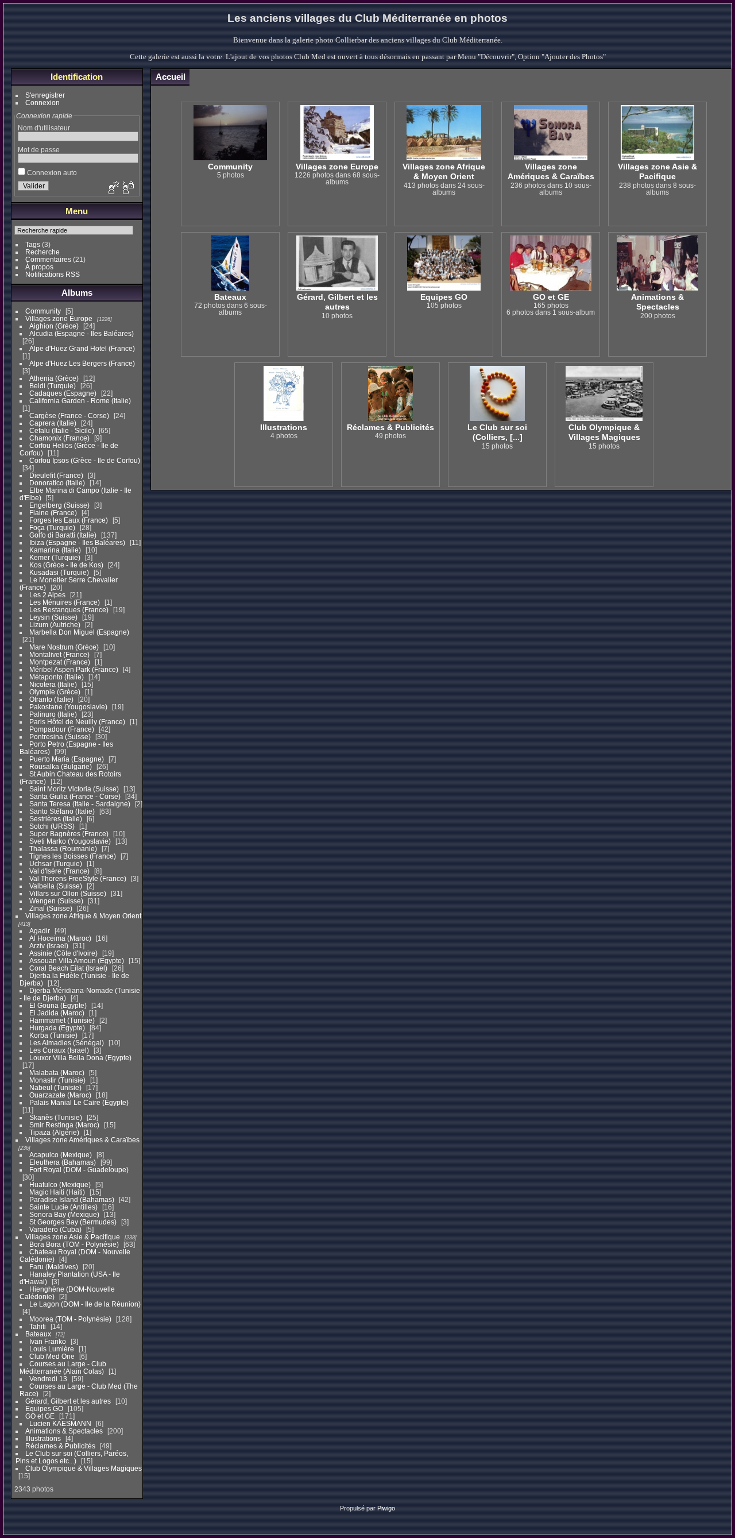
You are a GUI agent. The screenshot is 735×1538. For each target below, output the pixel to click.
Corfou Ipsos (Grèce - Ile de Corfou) (84, 460)
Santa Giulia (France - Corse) (75, 796)
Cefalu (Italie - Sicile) (61, 430)
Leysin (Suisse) (53, 617)
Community (43, 311)
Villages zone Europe (58, 318)
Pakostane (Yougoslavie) (68, 706)
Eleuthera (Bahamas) (62, 1162)
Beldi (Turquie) (52, 385)
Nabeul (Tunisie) (55, 1087)
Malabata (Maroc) (56, 1072)
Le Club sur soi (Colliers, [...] (497, 432)
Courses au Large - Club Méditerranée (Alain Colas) (63, 1367)
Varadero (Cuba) (55, 1229)
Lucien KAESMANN (60, 1423)
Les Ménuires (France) (64, 602)
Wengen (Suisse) (56, 901)
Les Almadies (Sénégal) (66, 1042)
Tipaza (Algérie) (54, 1132)
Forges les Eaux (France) (68, 520)
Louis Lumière (51, 1348)
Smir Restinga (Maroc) (64, 1125)
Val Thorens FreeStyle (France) (77, 878)
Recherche (42, 252)
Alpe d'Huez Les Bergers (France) (82, 363)
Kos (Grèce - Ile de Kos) (66, 565)
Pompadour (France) (61, 729)
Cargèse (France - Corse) (69, 415)
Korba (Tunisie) (53, 1035)
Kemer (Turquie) (54, 557)
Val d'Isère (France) (59, 871)
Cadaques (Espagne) (62, 393)
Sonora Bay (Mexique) (64, 1214)
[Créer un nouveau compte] (112, 188)
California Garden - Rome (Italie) (80, 400)
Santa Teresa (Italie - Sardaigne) (79, 803)
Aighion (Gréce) (54, 326)
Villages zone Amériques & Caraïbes (82, 1139)
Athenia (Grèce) (54, 378)
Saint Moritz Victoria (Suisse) (74, 789)
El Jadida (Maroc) (56, 1013)
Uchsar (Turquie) (55, 863)
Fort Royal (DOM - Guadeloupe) (79, 1169)
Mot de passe (39, 149)
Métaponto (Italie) (56, 677)
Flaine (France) (53, 512)
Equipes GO (44, 1408)
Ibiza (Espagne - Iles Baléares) (77, 542)
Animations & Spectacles (64, 1431)
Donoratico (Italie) (57, 482)
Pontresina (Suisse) (60, 736)
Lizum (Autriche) (54, 624)
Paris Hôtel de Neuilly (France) (77, 721)
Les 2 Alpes (47, 594)
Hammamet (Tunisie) (62, 1020)
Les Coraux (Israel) (59, 1050)
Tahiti (37, 1326)
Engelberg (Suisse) (59, 505)
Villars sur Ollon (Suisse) (67, 893)
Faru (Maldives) (53, 1266)
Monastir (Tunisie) (57, 1080)
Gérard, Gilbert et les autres (68, 1401)
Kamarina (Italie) (55, 550)
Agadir (39, 930)
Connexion (42, 102)
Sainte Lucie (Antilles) (63, 1207)
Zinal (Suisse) (50, 908)
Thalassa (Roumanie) (63, 848)
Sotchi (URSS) (52, 826)
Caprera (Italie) (52, 423)
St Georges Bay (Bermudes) (73, 1222)
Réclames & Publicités (60, 1446)
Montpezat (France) (59, 662)
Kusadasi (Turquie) (59, 572)
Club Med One (52, 1356)
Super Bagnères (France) (69, 833)
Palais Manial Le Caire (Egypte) (79, 1102)
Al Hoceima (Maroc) (60, 938)
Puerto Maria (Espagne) (66, 759)
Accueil (170, 77)
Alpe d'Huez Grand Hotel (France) (82, 348)
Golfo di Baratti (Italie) (62, 535)
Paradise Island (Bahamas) (71, 1199)
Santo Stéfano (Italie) (62, 811)
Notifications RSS (52, 274)
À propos (39, 266)
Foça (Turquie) (52, 527)
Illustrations (43, 1438)
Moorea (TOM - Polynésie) (70, 1319)
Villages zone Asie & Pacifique (72, 1237)
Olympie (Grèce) (54, 691)
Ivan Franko (47, 1341)
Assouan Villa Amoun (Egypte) (76, 960)
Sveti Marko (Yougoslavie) (70, 841)
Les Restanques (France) (69, 609)
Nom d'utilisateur (44, 128)
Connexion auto (51, 172)
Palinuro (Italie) (53, 714)
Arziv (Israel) (48, 945)
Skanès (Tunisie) (55, 1117)
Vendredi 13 (48, 1378)
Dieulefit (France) (56, 475)
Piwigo (386, 1508)
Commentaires (48, 259)
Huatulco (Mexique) (60, 1184)
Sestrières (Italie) (55, 818)
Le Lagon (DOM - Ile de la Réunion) (85, 1304)
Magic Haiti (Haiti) (57, 1192)
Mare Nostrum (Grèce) (64, 647)
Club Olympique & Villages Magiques (83, 1468)
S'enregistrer (45, 95)
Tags (32, 244)
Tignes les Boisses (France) (72, 856)
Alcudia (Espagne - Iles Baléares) (81, 333)
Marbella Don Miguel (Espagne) (79, 632)
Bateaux (39, 1334)
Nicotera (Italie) (53, 684)
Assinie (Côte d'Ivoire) (63, 953)
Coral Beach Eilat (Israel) (68, 968)
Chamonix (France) (59, 438)
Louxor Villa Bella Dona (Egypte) (80, 1057)
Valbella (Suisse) (55, 886)
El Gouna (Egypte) (58, 1005)
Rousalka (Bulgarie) (60, 766)
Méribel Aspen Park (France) (73, 669)
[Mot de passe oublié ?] (127, 188)
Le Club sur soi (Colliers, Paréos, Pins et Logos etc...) (72, 1457)
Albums (76, 292)
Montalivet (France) (59, 654)
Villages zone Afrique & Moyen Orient (83, 915)
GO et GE (40, 1416)
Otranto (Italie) (51, 699)
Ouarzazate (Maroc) (60, 1095)
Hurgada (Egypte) (57, 1027)
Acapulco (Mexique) (60, 1154)
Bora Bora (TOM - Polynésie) (74, 1244)
